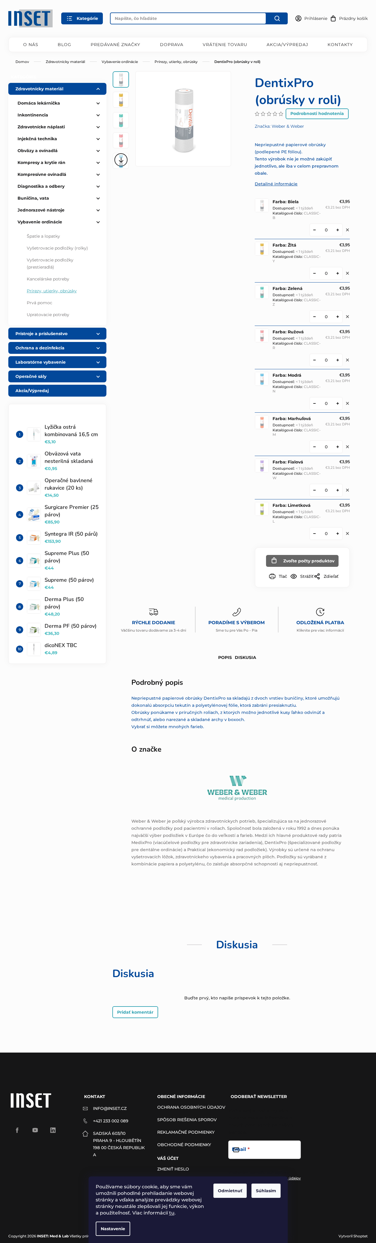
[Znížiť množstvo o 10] (314, 230)
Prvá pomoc (39, 302)
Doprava (171, 44)
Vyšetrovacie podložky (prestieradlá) (50, 263)
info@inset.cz (110, 1108)
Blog (64, 44)
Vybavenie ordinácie (40, 222)
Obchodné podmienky (184, 1144)
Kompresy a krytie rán (41, 162)
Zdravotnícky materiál (39, 89)
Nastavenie (113, 1228)
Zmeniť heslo (173, 1169)
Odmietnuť (230, 1190)
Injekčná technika (37, 138)
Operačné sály (30, 376)
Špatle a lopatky (43, 236)
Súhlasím (266, 1190)
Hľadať (277, 18)
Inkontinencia (33, 115)
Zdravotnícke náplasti (41, 127)
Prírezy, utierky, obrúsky (52, 291)
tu (171, 1213)
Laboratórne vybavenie (40, 362)
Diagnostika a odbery (41, 186)
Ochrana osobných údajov (191, 1107)
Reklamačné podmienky (186, 1132)
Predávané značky (115, 44)
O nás (30, 44)
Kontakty (340, 44)
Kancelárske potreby (48, 279)
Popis (225, 657)
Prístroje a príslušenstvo (41, 333)
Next (120, 159)
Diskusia (245, 657)
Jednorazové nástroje (41, 210)
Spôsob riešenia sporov (187, 1119)
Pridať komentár (135, 1012)
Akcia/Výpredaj (287, 44)
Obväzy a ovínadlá (38, 150)
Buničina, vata (33, 198)
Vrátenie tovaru (225, 44)
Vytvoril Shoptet (353, 1236)
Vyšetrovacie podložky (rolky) (57, 248)
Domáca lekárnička (39, 103)
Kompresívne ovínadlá (42, 174)
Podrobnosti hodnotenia (317, 113)
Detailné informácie (276, 184)
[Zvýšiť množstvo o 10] (337, 230)
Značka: (279, 126)
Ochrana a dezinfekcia (39, 348)
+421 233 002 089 (110, 1121)
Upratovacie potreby (48, 314)
